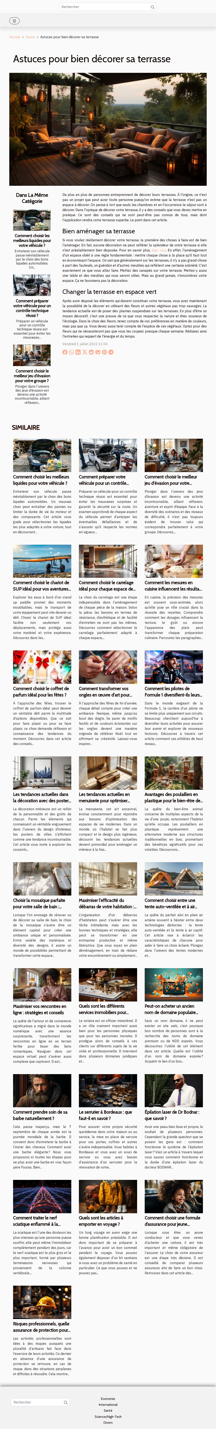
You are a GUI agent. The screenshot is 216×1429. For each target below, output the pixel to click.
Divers (30, 37)
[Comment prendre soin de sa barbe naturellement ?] (42, 1090)
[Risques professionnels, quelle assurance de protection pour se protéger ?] (42, 1302)
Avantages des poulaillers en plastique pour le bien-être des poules (173, 801)
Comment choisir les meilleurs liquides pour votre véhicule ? (32, 240)
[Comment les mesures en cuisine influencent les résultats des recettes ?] (174, 561)
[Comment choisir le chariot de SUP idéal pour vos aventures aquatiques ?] (42, 561)
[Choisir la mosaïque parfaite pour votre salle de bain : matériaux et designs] (42, 878)
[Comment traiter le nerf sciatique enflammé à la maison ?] (42, 1196)
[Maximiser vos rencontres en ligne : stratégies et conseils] (42, 984)
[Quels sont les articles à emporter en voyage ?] (108, 1196)
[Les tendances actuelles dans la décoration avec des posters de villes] (42, 773)
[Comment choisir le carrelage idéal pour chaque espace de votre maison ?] (108, 561)
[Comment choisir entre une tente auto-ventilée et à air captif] (174, 878)
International (108, 1405)
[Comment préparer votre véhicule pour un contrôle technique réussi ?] (32, 285)
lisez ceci (159, 250)
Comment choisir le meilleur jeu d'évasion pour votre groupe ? (32, 375)
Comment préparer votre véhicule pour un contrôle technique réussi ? (32, 308)
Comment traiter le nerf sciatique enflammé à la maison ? (35, 1224)
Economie (108, 1399)
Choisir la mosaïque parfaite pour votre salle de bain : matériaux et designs (39, 907)
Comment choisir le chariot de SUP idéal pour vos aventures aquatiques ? (41, 589)
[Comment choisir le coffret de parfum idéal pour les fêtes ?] (42, 667)
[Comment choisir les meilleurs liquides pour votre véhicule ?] (32, 220)
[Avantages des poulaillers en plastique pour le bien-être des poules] (174, 773)
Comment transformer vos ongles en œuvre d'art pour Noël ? (104, 695)
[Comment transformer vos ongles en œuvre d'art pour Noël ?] (108, 667)
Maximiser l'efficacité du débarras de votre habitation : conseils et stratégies (106, 907)
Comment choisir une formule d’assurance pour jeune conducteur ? (172, 1224)
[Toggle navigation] (14, 20)
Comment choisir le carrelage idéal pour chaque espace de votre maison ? (106, 589)
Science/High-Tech (108, 1417)
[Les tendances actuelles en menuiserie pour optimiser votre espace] (108, 773)
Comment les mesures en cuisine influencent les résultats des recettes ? (174, 589)
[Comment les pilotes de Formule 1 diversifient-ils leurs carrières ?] (174, 667)
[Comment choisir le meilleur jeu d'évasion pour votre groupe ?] (32, 355)
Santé (108, 1411)
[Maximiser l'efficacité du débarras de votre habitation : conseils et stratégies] (108, 878)
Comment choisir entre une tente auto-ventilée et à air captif (170, 907)
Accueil (14, 37)
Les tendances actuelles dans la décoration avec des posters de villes (41, 801)
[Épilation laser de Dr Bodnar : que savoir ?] (174, 1090)
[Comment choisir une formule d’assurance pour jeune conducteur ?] (174, 1196)
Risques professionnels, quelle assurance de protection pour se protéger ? (41, 1330)
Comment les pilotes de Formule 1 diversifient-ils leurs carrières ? (172, 695)
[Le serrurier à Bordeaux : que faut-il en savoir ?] (108, 1090)
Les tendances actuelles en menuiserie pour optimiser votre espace (104, 801)
